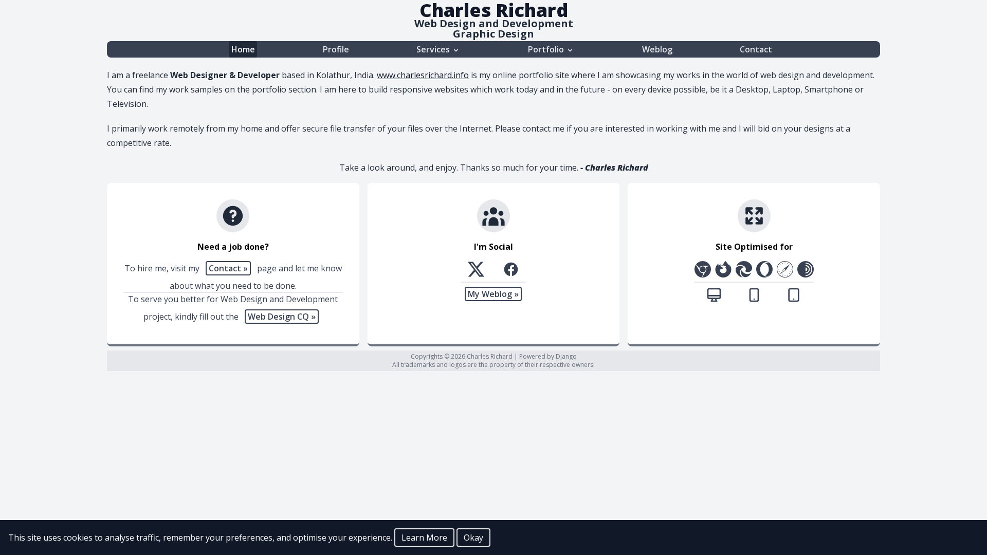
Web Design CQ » (282, 316)
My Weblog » (493, 294)
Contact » (228, 268)
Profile (336, 49)
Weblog (657, 49)
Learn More (424, 537)
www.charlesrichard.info (423, 75)
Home (243, 49)
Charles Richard (490, 356)
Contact (756, 49)
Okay (473, 537)
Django (566, 356)
